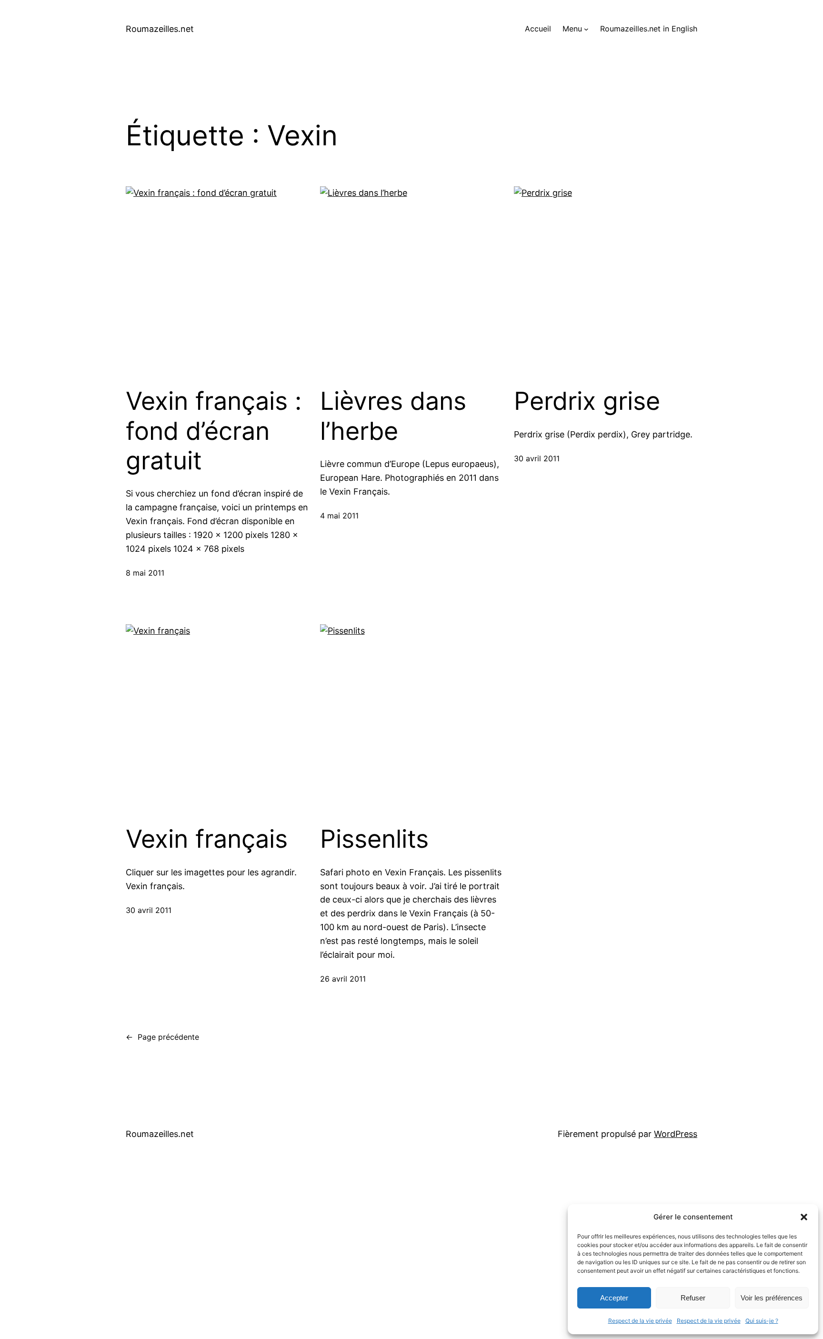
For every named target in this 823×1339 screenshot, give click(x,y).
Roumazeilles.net (160, 29)
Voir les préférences (772, 1298)
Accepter (614, 1298)
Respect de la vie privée (640, 1320)
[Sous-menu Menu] (586, 29)
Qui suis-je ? (761, 1320)
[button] (804, 1217)
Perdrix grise (587, 401)
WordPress (675, 1134)
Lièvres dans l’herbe (393, 416)
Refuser (693, 1298)
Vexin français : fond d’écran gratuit (213, 431)
